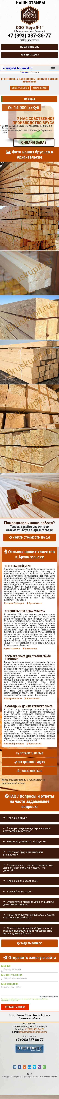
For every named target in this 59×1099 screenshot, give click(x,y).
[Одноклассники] (24, 1067)
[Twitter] (34, 1067)
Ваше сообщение (9, 984)
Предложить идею (31, 762)
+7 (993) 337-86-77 (29, 35)
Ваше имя (5, 966)
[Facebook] (19, 1067)
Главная (12, 1015)
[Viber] (39, 1067)
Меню (53, 67)
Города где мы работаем (29, 1018)
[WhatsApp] (44, 1067)
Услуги (28, 1015)
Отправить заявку (15, 1007)
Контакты (45, 1015)
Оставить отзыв (31, 753)
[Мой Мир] (29, 1067)
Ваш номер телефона (11, 975)
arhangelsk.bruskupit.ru (17, 68)
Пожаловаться (31, 771)
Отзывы (36, 1015)
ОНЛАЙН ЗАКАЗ (34, 142)
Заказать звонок (20, 88)
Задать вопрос (40, 88)
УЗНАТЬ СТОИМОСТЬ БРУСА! (31, 537)
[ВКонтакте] (14, 1067)
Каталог (20, 1015)
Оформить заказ (29, 54)
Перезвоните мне (29, 47)
